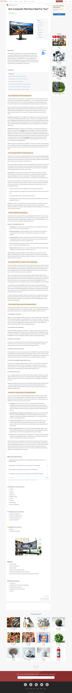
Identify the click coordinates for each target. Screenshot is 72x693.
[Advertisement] (27, 606)
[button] (28, 460)
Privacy (41, 688)
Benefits (40, 34)
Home (27, 688)
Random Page (59, 1)
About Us (10, 1)
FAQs (39, 27)
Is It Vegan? (16, 1)
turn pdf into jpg (33, 100)
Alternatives (41, 37)
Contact (37, 688)
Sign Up (66, 1)
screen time (27, 137)
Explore (21, 1)
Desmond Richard (46, 598)
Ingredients (41, 32)
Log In (70, 1)
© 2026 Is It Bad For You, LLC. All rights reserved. (36, 691)
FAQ (34, 688)
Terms (45, 688)
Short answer (41, 22)
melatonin (23, 130)
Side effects (41, 29)
